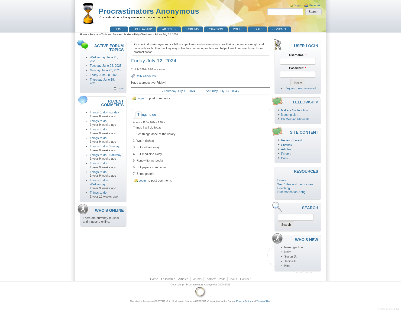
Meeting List (289, 114)
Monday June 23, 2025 (105, 70)
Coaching (283, 188)
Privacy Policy (243, 301)
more (121, 88)
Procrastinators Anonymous (149, 11)
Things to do (98, 121)
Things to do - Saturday (105, 155)
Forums (192, 29)
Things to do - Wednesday (99, 182)
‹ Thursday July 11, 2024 (178, 91)
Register (314, 5)
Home (119, 29)
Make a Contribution (294, 110)
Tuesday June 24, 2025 (105, 65)
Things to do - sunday (104, 112)
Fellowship (142, 29)
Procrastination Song (291, 192)
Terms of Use (263, 301)
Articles (169, 29)
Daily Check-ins (143, 34)
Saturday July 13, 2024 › (222, 91)
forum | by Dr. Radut (388, 309)
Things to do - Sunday (105, 146)
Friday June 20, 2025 (104, 75)
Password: (297, 68)
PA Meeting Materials (295, 119)
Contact (279, 29)
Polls (237, 29)
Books (257, 29)
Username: (298, 55)
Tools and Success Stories (116, 34)
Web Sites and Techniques (295, 184)
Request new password (300, 88)
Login (297, 5)
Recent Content (291, 140)
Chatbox (216, 29)
